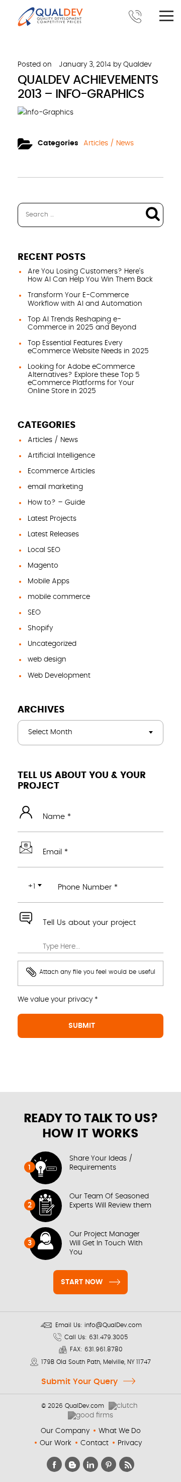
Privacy (130, 1443)
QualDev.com (84, 1406)
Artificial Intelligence (61, 455)
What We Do (120, 1431)
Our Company (65, 1431)
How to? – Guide (56, 502)
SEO (34, 612)
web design (47, 659)
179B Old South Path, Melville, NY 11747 (96, 1362)
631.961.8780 (103, 1349)
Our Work (55, 1443)
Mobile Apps (48, 581)
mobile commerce (59, 596)
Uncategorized (52, 643)
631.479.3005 (108, 1337)
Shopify (40, 628)
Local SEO (44, 550)
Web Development (59, 675)
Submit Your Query (79, 1382)
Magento (43, 565)
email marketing (55, 486)
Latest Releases (53, 534)
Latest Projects (52, 518)
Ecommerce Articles (61, 471)
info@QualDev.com (113, 1325)
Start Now (82, 1282)
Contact (94, 1443)
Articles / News (108, 143)
